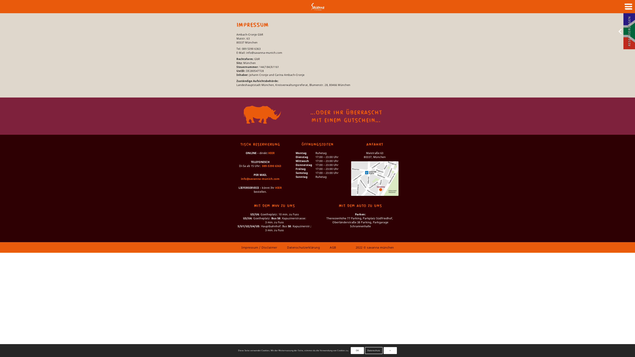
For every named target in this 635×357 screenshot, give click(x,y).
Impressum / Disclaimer (259, 247)
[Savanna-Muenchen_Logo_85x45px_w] (318, 8)
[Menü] (627, 6)
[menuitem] (627, 6)
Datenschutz (373, 350)
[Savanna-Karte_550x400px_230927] (375, 178)
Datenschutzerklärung (303, 247)
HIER (271, 153)
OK (357, 350)
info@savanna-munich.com (264, 53)
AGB (333, 247)
